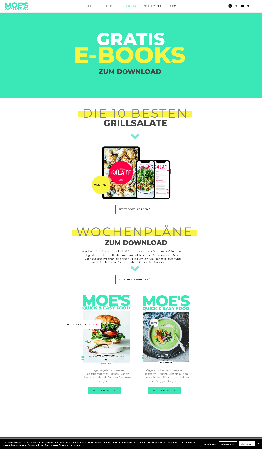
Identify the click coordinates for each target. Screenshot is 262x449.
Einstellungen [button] (209, 443)
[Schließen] (258, 444)
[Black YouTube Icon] (242, 6)
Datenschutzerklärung (69, 445)
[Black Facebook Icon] (236, 6)
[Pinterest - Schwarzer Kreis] (230, 6)
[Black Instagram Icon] (248, 6)
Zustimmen (246, 443)
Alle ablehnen (227, 443)
